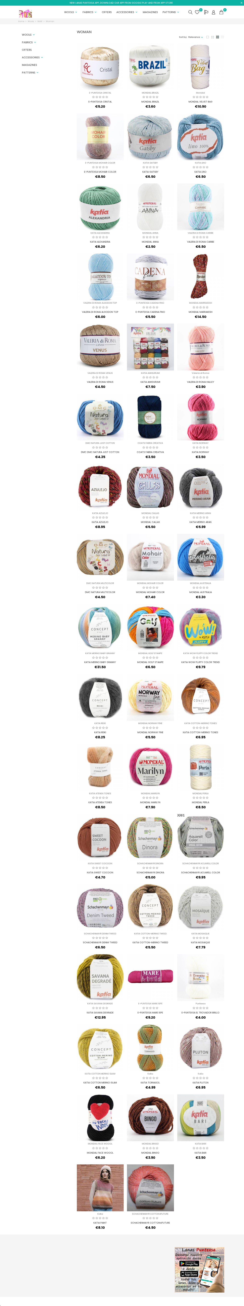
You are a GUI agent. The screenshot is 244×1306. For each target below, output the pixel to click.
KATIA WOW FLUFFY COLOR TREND (200, 653)
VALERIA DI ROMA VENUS (100, 373)
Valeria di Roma (200, 373)
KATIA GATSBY (150, 162)
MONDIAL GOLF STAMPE (150, 653)
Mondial (200, 92)
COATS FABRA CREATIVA (150, 443)
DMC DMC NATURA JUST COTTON (100, 452)
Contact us (112, 1276)
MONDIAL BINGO (150, 1143)
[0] (221, 12)
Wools (71, 12)
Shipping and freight (117, 1255)
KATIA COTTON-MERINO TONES (200, 723)
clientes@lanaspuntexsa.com (38, 1283)
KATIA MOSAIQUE (200, 933)
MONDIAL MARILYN (150, 793)
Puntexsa (200, 1003)
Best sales (76, 1265)
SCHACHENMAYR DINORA (150, 863)
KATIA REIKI (100, 723)
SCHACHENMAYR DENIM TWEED (100, 933)
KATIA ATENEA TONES (100, 793)
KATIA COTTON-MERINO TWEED (150, 933)
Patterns (171, 12)
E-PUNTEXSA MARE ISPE (150, 1003)
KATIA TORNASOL (150, 1082)
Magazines (150, 12)
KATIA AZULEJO (100, 513)
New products (78, 1260)
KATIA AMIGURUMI (150, 373)
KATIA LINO (200, 162)
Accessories (127, 12)
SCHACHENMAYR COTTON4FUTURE (150, 1213)
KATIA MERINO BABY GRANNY (100, 653)
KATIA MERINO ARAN (200, 513)
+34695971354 (30, 1278)
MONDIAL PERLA (201, 793)
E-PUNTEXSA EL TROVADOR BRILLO (200, 1012)
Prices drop (77, 1255)
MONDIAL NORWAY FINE (150, 723)
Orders (145, 1260)
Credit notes (148, 1265)
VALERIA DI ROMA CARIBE (200, 232)
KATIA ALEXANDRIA (100, 232)
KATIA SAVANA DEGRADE (100, 1003)
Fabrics (89, 12)
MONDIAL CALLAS (150, 513)
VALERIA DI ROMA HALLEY (200, 382)
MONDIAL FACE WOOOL (100, 1143)
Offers (107, 12)
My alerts (146, 1281)
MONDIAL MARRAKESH (200, 302)
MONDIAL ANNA (150, 232)
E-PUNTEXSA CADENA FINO (150, 302)
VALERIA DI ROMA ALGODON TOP (100, 302)
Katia (150, 1073)
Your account (151, 1248)
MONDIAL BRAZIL (150, 92)
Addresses (147, 1271)
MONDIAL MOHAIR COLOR (150, 583)
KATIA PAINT (100, 1222)
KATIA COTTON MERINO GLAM (100, 1073)
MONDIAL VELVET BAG (200, 101)
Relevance (194, 37)
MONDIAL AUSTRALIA (200, 583)
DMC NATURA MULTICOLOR (100, 583)
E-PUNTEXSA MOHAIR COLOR (100, 162)
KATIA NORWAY (200, 443)
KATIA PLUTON (200, 1082)
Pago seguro (113, 1271)
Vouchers (146, 1276)
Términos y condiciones (119, 1265)
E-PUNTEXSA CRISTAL (100, 92)
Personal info (148, 1255)
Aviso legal (112, 1260)
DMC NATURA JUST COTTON (100, 443)
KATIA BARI (200, 1143)
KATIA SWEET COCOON (100, 863)
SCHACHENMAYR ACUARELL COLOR (200, 863)
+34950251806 (30, 1273)
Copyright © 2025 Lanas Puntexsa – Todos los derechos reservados (54, 1301)
